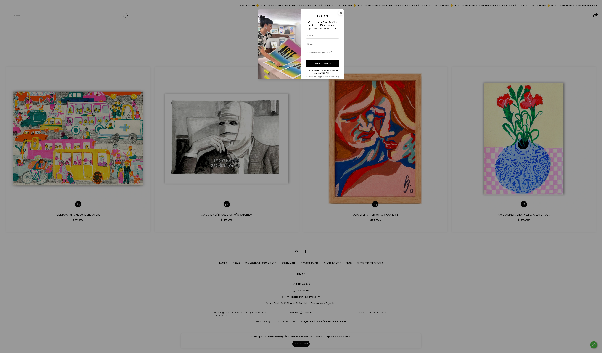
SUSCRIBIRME (322, 63)
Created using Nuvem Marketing (322, 76)
